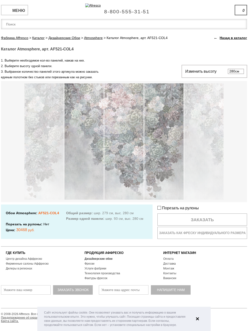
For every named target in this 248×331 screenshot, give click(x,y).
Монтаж (168, 268)
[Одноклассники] (124, 302)
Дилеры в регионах (19, 268)
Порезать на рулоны (180, 208)
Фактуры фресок (96, 278)
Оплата (168, 258)
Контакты (169, 273)
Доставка (169, 263)
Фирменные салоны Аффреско (27, 263)
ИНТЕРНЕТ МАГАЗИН (179, 253)
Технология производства (102, 273)
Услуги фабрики (95, 268)
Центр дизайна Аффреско (24, 258)
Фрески (89, 263)
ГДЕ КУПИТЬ (15, 253)
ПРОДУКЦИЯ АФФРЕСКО (104, 253)
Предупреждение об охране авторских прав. (31, 317)
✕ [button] (197, 319)
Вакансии (169, 278)
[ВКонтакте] (106, 302)
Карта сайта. (10, 321)
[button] (178, 325)
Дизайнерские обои (98, 258)
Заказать (202, 219)
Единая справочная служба (124, 9)
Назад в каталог (233, 38)
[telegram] (115, 302)
